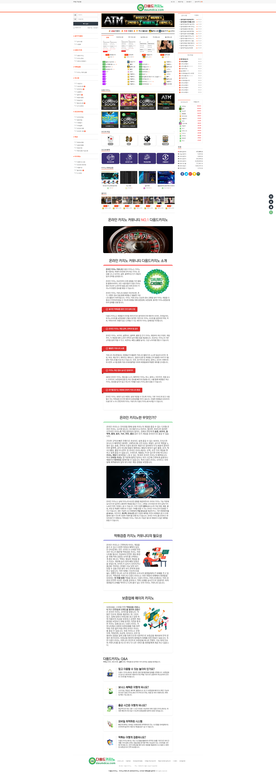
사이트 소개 (120, 761)
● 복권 (75, 137)
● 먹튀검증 (77, 67)
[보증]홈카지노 (110, 126)
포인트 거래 (81, 131)
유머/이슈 (80, 89)
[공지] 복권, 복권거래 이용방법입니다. (191, 43)
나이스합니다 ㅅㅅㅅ (186, 66)
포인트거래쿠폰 (81, 165)
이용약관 (128, 761)
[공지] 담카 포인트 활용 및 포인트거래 (191, 33)
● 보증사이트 (77, 50)
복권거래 (79, 148)
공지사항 (79, 41)
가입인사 (79, 83)
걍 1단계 (129, 54)
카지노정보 (80, 58)
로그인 (173, 1)
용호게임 (79, 120)
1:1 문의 (79, 173)
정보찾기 (189, 1)
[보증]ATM (166, 108)
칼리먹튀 (147, 186)
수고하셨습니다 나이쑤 (186, 73)
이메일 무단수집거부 (150, 761)
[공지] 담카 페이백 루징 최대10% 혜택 (191, 31)
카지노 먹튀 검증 (82, 72)
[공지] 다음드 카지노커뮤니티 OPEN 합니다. (193, 45)
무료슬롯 (79, 125)
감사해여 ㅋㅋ (184, 71)
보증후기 (79, 92)
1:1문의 (175, 761)
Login (86, 24)
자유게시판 (81, 86)
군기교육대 (80, 106)
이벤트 (79, 44)
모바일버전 (182, 761)
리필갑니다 (147, 54)
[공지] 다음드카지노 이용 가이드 (189, 36)
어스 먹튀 (128, 186)
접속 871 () (199, 1)
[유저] (271, 202)
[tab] (107, 37)
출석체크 (80, 170)
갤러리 (79, 95)
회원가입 (180, 1)
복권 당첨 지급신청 (82, 151)
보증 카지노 (80, 55)
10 (106, 206)
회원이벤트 (80, 97)
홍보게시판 (81, 103)
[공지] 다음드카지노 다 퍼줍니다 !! (190, 38)
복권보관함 (80, 142)
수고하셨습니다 (184, 80)
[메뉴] (271, 196)
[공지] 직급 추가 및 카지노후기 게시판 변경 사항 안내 (195, 24)
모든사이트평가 (81, 61)
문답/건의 (80, 100)
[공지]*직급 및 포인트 (186, 48)
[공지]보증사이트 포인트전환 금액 (190, 29)
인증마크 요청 (81, 162)
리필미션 (79, 167)
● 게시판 (76, 78)
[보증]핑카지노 (128, 108)
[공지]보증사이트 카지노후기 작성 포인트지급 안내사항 (196, 26)
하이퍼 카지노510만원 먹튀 (110, 186)
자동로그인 (78, 27)
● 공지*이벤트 (78, 36)
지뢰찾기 (79, 123)
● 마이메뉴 (77, 156)
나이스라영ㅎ (184, 64)
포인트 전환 (80, 128)
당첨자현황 (80, 145)
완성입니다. (111, 54)
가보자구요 (183, 68)
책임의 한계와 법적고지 (164, 761)
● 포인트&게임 (78, 111)
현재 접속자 (182, 151)
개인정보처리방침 (137, 761)
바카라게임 (80, 117)
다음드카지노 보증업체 (109, 108)
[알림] (271, 207)
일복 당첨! (165, 54)
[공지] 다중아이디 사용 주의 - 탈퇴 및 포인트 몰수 (194, 41)
